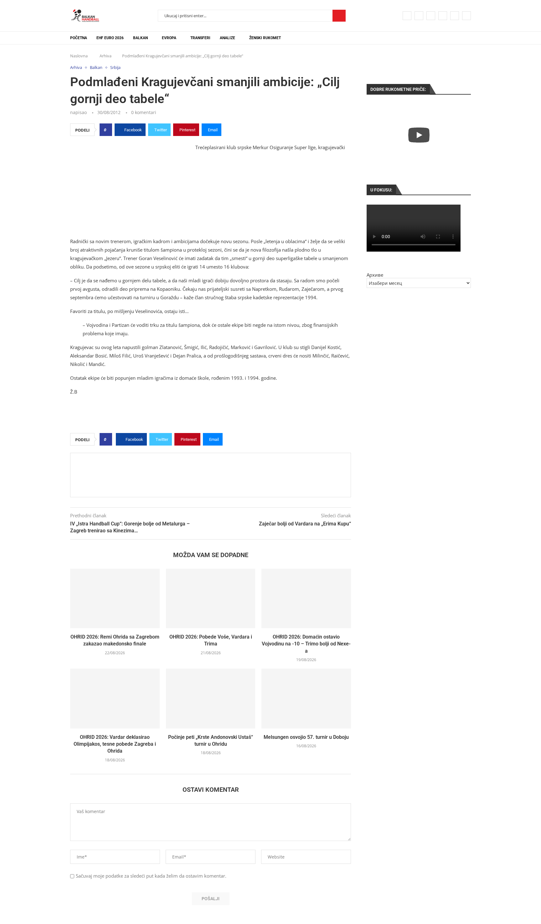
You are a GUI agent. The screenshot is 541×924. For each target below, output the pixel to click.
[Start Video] (419, 135)
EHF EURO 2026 (110, 38)
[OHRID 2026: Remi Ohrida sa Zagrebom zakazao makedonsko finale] (115, 598)
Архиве (375, 275)
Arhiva (105, 56)
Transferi (200, 38)
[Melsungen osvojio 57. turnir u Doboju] (306, 698)
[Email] (454, 15)
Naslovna (79, 56)
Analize (227, 38)
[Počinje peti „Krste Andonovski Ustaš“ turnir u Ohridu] (210, 698)
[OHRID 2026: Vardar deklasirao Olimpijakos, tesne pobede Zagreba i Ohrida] (115, 698)
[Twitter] (419, 15)
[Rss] (466, 15)
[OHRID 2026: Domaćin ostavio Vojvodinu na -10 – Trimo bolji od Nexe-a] (306, 598)
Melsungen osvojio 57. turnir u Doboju (306, 737)
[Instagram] (430, 15)
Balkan (140, 38)
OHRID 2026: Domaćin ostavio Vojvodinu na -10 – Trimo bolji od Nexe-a (306, 644)
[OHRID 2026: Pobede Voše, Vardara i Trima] (210, 598)
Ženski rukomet (265, 38)
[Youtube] (442, 15)
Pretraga (339, 16)
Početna (78, 38)
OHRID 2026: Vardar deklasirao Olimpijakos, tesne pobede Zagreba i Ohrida (115, 744)
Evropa (169, 38)
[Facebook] (407, 15)
